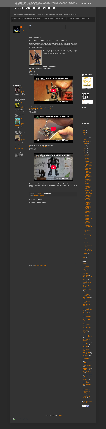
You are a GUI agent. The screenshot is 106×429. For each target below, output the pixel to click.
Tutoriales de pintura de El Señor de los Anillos (54, 18)
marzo (85, 152)
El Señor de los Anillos (87, 270)
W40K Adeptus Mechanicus (86, 286)
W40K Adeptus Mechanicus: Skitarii (87, 289)
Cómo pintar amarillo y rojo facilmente (23, 105)
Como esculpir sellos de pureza (88, 193)
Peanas (84, 281)
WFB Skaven (85, 389)
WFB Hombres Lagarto (87, 376)
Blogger (60, 415)
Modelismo (85, 279)
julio (85, 145)
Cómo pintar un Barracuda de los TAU (88, 165)
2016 (84, 128)
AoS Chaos (85, 265)
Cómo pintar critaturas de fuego (87, 222)
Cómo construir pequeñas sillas (88, 240)
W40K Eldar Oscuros (87, 313)
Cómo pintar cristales (86, 216)
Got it (89, 3)
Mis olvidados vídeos (34, 7)
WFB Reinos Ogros (87, 384)
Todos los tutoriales (17, 21)
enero (85, 253)
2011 (84, 257)
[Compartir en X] (47, 193)
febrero (85, 154)
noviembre (86, 137)
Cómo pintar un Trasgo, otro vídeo (87, 232)
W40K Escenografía (87, 316)
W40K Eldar (85, 312)
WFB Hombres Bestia (87, 374)
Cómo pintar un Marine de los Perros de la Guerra (87, 208)
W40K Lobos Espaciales (85, 331)
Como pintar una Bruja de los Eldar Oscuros (87, 187)
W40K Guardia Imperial (86, 322)
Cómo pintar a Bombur (87, 184)
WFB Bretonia (86, 358)
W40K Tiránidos (86, 352)
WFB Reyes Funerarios (85, 387)
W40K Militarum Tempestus (86, 340)
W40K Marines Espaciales (39, 195)
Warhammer (85, 355)
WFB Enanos (85, 369)
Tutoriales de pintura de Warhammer (31, 18)
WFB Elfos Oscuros (87, 365)
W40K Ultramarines (87, 353)
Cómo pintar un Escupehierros (87, 196)
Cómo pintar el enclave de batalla (87, 199)
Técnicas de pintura (87, 282)
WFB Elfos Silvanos (87, 368)
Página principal (16, 18)
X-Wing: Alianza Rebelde (86, 392)
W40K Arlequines (86, 297)
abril (85, 150)
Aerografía (85, 263)
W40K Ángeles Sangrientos (86, 295)
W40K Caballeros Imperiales (86, 305)
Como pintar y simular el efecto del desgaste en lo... (88, 244)
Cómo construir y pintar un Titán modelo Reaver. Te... (88, 236)
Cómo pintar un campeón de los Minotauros (88, 212)
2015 (84, 130)
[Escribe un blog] (46, 193)
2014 (84, 132)
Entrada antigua (73, 263)
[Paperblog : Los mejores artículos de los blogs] (85, 407)
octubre (86, 139)
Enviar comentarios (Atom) (40, 265)
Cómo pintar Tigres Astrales (88, 219)
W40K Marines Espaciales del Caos (87, 336)
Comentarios (86, 103)
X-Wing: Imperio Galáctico (86, 397)
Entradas (85, 100)
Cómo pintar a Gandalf (87, 159)
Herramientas (86, 275)
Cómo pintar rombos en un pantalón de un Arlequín (88, 176)
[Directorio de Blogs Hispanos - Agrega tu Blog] (87, 404)
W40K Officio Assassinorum (86, 344)
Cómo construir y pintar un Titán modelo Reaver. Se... (88, 249)
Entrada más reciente (34, 263)
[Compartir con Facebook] (49, 193)
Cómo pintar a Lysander (87, 156)
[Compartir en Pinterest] (50, 193)
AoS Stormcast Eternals (86, 267)
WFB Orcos (85, 382)
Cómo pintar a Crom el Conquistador (23, 138)
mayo (85, 148)
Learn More (83, 3)
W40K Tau (85, 347)
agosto (85, 143)
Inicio (54, 263)
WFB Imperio (85, 379)
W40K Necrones (86, 342)
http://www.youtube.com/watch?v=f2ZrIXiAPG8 (40, 108)
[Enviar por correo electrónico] (44, 193)
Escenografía (85, 273)
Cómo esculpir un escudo (87, 169)
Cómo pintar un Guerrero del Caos (87, 180)
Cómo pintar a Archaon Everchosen (23, 90)
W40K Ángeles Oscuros (86, 292)
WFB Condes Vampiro (87, 360)
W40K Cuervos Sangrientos (86, 307)
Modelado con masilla (87, 276)
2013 (84, 134)
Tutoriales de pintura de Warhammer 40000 (78, 18)
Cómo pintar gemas (88, 190)
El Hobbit (85, 269)
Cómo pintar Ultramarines (87, 172)
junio (85, 146)
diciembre (86, 136)
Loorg (36, 193)
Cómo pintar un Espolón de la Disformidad (87, 203)
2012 (84, 255)
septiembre (86, 141)
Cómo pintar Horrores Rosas (88, 162)
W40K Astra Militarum (87, 298)
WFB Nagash (85, 381)
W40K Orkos (85, 346)
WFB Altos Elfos (86, 357)
